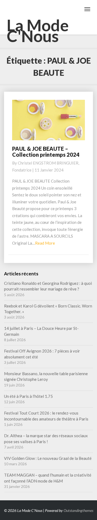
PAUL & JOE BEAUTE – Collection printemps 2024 (45, 151)
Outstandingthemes (78, 510)
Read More (45, 243)
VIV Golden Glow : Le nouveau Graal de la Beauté (48, 458)
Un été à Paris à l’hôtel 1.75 (28, 396)
